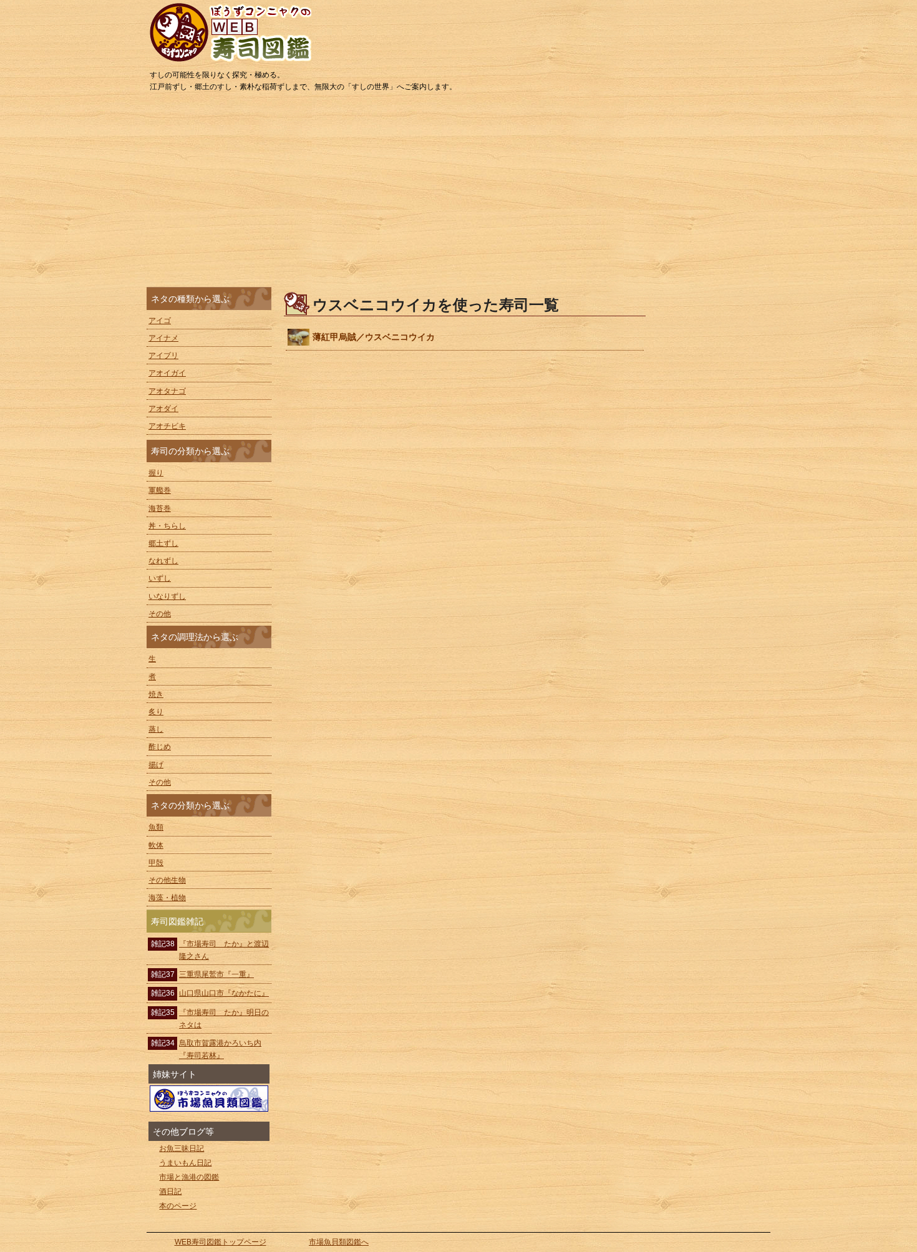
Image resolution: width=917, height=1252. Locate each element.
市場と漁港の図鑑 (189, 1177)
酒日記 (170, 1191)
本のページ (177, 1205)
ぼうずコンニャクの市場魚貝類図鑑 (209, 1098)
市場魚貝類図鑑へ (339, 1242)
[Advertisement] (458, 193)
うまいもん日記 (185, 1162)
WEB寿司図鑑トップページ (220, 1242)
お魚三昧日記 (181, 1148)
